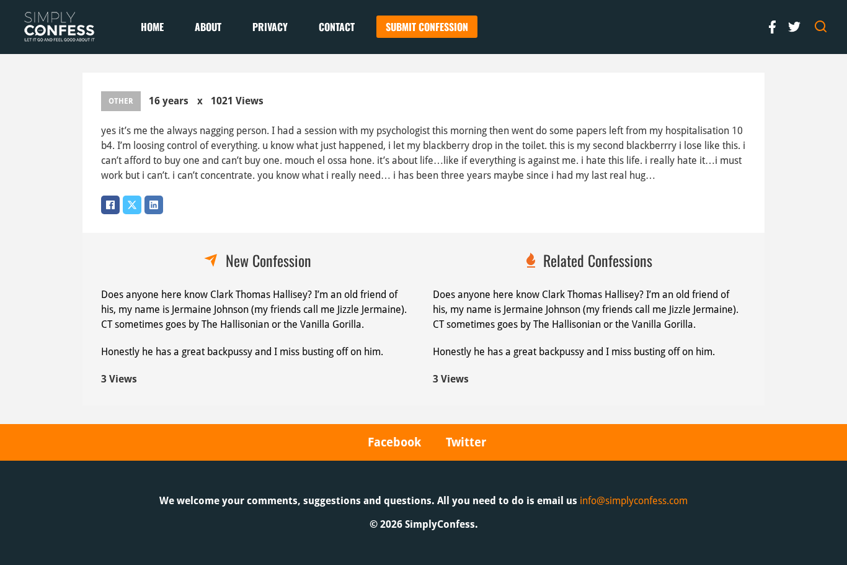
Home (152, 26)
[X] (132, 205)
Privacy (270, 26)
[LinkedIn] (153, 205)
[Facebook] (110, 205)
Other (121, 101)
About (208, 26)
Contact (337, 26)
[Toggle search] (821, 26)
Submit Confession (427, 26)
